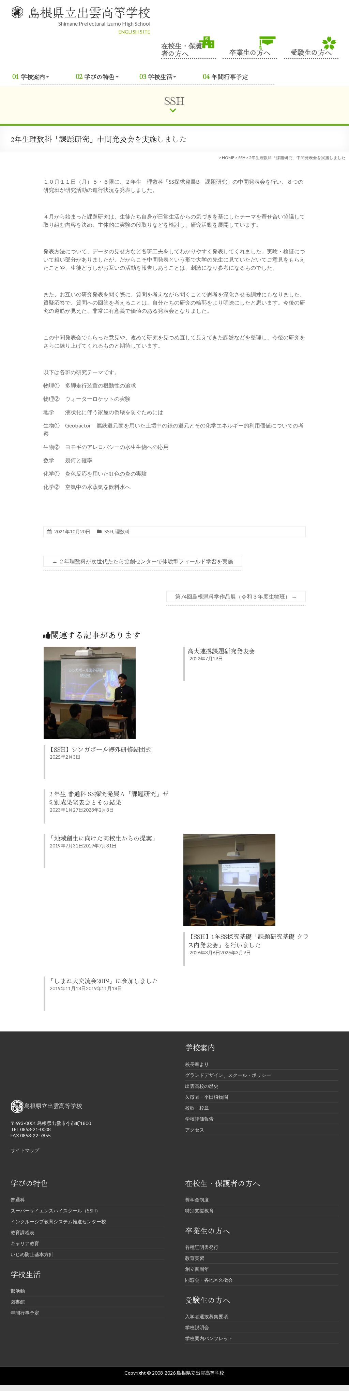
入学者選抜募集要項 (206, 1316)
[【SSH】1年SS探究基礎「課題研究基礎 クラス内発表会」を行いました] (229, 837)
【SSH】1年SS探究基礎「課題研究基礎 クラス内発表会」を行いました (248, 940)
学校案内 (33, 76)
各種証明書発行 (201, 1247)
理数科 (122, 531)
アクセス (194, 1130)
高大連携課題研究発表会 (221, 650)
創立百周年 (197, 1269)
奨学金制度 (197, 1200)
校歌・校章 (197, 1108)
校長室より (197, 1064)
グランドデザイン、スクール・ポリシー (228, 1075)
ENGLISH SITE (134, 31)
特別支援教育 (199, 1210)
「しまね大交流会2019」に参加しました (103, 980)
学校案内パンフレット (209, 1338)
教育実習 (194, 1258)
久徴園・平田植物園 (206, 1097)
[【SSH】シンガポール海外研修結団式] (90, 650)
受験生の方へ (311, 51)
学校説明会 (197, 1327)
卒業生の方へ (249, 51)
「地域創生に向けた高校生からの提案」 (103, 837)
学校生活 (160, 76)
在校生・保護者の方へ (181, 49)
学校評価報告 (199, 1119)
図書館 (18, 1302)
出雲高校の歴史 (201, 1086)
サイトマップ (25, 1150)
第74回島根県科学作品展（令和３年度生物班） (236, 596)
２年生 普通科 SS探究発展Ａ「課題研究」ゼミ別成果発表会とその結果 (108, 797)
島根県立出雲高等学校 (89, 12)
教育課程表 (22, 1232)
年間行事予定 (229, 76)
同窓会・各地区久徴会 (209, 1280)
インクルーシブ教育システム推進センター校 (58, 1221)
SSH (241, 157)
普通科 (18, 1200)
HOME (228, 157)
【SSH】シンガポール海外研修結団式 (99, 749)
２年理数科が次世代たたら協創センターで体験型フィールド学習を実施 (142, 561)
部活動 (18, 1291)
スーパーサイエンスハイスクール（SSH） (56, 1210)
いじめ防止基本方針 (32, 1254)
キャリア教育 (25, 1243)
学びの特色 (99, 76)
